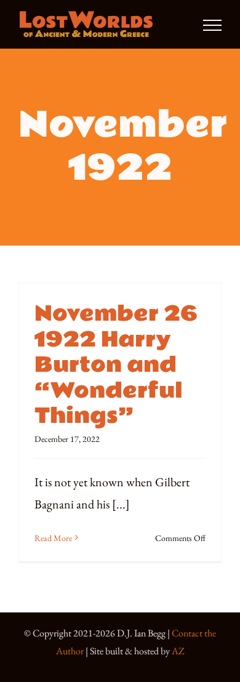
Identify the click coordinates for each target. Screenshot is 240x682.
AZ (178, 650)
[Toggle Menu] (212, 25)
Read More (53, 538)
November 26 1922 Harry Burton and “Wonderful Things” (116, 365)
